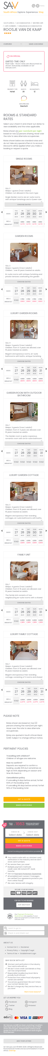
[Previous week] (2, 212)
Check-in (15, 832)
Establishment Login (28, 953)
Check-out (33, 832)
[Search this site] (33, 6)
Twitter (12, 1005)
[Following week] (46, 212)
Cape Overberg (10, 26)
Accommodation (23, 23)
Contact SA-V (12, 947)
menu (38, 6)
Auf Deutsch (24, 905)
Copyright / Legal (27, 950)
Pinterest (32, 1005)
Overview (7, 44)
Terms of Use (12, 953)
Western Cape (38, 23)
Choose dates (24, 204)
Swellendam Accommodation (30, 26)
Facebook (13, 1002)
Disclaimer (25, 947)
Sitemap (12, 1051)
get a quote (24, 799)
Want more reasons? (32, 992)
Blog (10, 1009)
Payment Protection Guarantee (27, 874)
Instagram (33, 1002)
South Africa (9, 23)
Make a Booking (36, 44)
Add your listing (24, 1041)
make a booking (24, 805)
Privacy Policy (12, 950)
